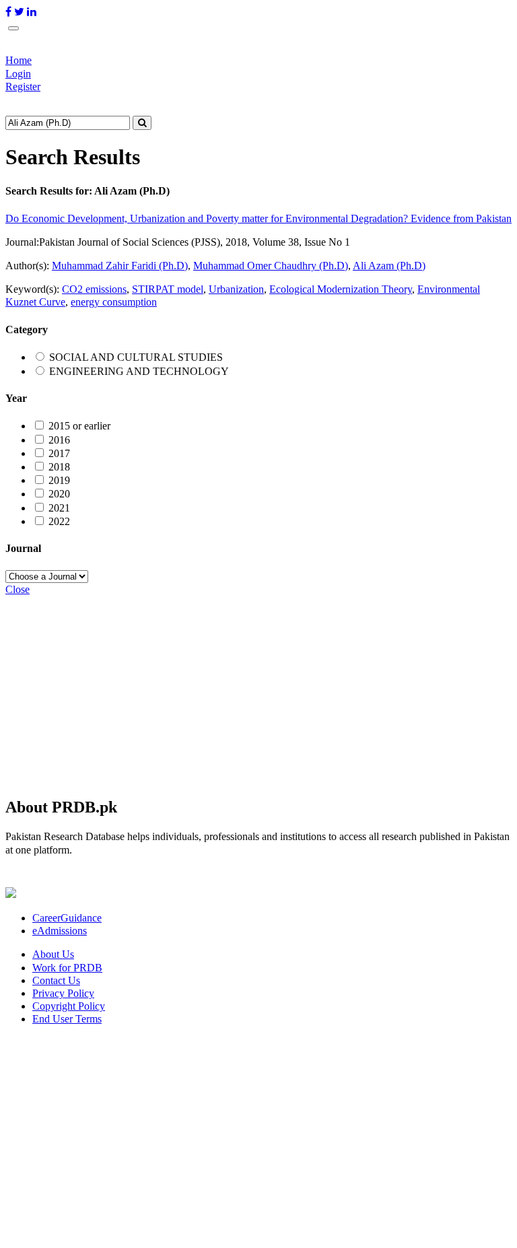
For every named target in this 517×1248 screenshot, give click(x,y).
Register (22, 86)
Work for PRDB (67, 967)
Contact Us (56, 980)
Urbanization (236, 289)
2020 (59, 493)
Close (17, 589)
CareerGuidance (67, 918)
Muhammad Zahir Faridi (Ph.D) (120, 265)
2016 (59, 440)
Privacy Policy (63, 993)
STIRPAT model (167, 289)
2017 (59, 453)
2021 (59, 508)
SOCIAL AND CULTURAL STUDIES (136, 357)
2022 (59, 521)
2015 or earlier (79, 425)
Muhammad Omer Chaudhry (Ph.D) (270, 265)
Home (18, 60)
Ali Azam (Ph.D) (389, 265)
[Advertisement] (258, 690)
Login (18, 73)
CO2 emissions (94, 289)
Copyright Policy (68, 1006)
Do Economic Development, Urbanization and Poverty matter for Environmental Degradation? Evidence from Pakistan (258, 218)
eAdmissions (59, 930)
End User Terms (67, 1019)
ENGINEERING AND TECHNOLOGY (139, 371)
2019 (59, 480)
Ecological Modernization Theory (340, 289)
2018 (59, 467)
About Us (53, 954)
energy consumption (114, 302)
